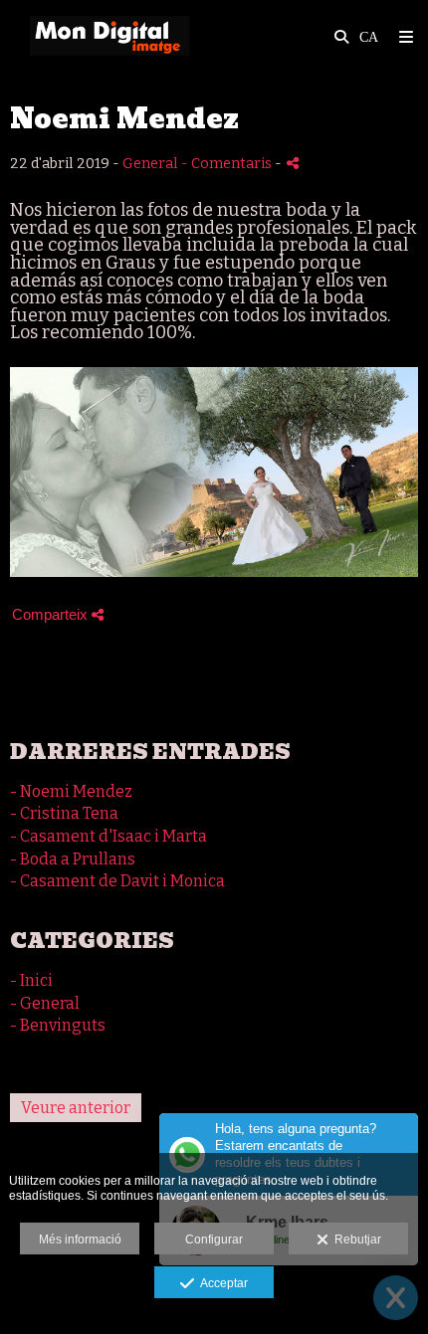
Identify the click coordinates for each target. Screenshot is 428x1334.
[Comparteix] (293, 162)
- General (45, 1003)
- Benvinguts (58, 1025)
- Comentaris (228, 163)
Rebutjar (354, 1239)
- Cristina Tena (64, 813)
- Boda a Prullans (72, 859)
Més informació (80, 1239)
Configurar (214, 1239)
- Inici (31, 980)
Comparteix (52, 614)
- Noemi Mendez (71, 791)
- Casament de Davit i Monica (117, 880)
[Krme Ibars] (109, 37)
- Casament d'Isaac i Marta (108, 836)
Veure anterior (75, 1107)
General (150, 163)
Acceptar (221, 1283)
